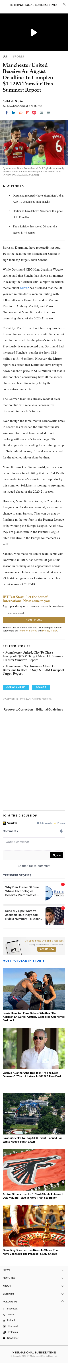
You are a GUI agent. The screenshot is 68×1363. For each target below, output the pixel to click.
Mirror (25, 287)
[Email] (41, 112)
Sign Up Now (46, 949)
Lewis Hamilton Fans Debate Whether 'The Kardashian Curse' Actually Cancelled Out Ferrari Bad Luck (34, 1017)
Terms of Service (28, 630)
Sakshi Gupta (14, 101)
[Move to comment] (48, 112)
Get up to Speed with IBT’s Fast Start (44, 941)
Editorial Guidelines (49, 709)
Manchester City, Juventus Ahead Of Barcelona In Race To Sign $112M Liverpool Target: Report (33, 670)
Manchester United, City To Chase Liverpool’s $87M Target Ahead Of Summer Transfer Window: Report (33, 656)
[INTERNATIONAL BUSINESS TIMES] (34, 5)
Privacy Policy (49, 630)
